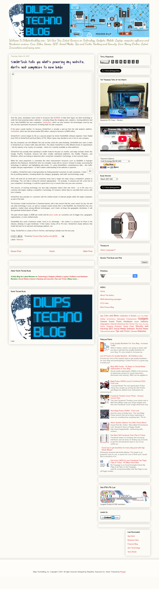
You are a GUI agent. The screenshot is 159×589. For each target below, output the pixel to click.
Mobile (58, 277)
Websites (20, 240)
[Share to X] (16, 236)
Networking (121, 324)
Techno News (142, 328)
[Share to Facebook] (19, 236)
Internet (113, 324)
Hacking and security (45, 279)
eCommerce (111, 319)
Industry (144, 321)
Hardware (127, 321)
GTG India (104, 303)
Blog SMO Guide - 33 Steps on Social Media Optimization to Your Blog (128, 367)
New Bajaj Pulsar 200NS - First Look (125, 411)
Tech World (132, 552)
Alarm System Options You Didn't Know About (128, 423)
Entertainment (131, 319)
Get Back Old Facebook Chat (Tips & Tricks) (128, 435)
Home (52, 251)
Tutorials (133, 331)
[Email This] (12, 236)
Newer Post (16, 251)
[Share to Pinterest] (21, 236)
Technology (42, 277)
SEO (111, 328)
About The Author (107, 295)
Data (142, 316)
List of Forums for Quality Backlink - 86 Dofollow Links (121, 356)
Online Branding (143, 324)
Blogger (123, 572)
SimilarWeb (15, 131)
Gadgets (51, 277)
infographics (105, 324)
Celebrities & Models (128, 316)
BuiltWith (57, 118)
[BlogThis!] (14, 236)
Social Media (24, 279)
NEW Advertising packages (110, 299)
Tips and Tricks (60, 279)
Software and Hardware (79, 277)
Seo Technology (134, 548)
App (101, 316)
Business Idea (133, 540)
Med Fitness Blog (107, 307)
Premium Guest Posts (124, 326)
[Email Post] (62, 236)
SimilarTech (47, 122)
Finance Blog (133, 544)
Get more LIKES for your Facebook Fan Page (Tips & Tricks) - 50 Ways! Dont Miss (128, 461)
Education (121, 319)
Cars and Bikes (111, 315)
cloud (138, 316)
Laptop (65, 277)
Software (131, 328)
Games (32, 279)
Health (136, 322)
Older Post (87, 251)
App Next (131, 536)
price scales (53, 215)
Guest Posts (115, 321)
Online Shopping (106, 326)
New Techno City (132, 324)
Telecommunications (107, 331)
